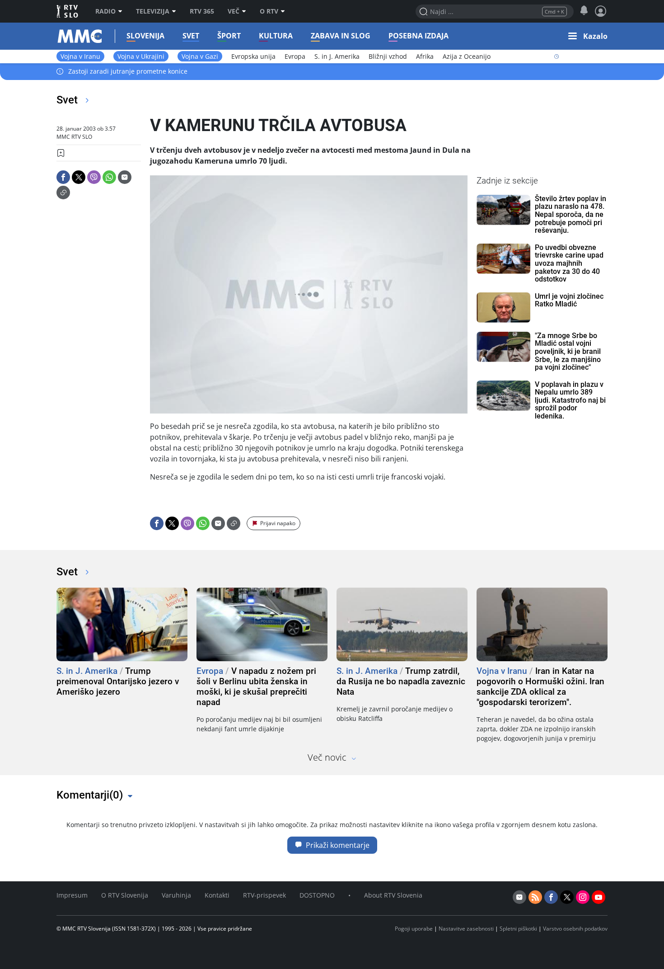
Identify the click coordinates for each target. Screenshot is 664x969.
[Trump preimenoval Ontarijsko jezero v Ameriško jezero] (121, 624)
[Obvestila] (583, 11)
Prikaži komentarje (337, 845)
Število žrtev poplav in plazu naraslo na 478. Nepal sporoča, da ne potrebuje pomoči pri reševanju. (570, 215)
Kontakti (217, 895)
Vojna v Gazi (200, 56)
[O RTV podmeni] (285, 11)
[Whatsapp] (109, 177)
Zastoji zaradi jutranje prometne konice (127, 71)
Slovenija (145, 36)
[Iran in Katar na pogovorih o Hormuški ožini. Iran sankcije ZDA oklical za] (542, 624)
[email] (519, 897)
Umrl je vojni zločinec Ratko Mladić (569, 300)
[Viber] (94, 177)
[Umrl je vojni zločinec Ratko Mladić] (503, 307)
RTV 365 (202, 11)
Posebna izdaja (418, 36)
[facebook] (551, 897)
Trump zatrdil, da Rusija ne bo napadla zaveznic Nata (401, 681)
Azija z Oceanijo (467, 56)
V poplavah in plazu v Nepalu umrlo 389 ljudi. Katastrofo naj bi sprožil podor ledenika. (570, 400)
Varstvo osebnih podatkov (575, 928)
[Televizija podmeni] (176, 11)
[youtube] (598, 897)
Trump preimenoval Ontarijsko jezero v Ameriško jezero (117, 681)
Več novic (327, 757)
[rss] (535, 897)
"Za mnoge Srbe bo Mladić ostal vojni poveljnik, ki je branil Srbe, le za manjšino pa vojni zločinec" (568, 352)
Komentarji (89, 795)
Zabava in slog (340, 36)
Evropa (295, 56)
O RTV (269, 11)
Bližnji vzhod (388, 56)
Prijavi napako (277, 523)
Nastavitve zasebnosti (466, 928)
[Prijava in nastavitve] (601, 11)
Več (233, 11)
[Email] (124, 177)
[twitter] (567, 897)
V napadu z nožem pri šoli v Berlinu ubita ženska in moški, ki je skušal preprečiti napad (256, 686)
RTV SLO (67, 11)
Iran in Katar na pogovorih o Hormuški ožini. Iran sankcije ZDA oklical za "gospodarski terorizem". (540, 686)
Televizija (152, 11)
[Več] (246, 11)
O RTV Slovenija (124, 895)
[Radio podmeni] (122, 11)
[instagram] (582, 897)
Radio (105, 11)
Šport (229, 36)
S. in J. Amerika (337, 56)
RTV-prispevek (264, 895)
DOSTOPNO (317, 895)
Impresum (72, 895)
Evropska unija (253, 56)
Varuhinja (176, 895)
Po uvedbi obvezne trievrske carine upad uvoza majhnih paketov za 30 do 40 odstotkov (569, 263)
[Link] (63, 192)
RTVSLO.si (65, 36)
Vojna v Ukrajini (140, 56)
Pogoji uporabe (414, 928)
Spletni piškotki (518, 928)
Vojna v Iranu (80, 56)
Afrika (425, 56)
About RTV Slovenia (393, 895)
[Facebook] (63, 177)
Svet (190, 36)
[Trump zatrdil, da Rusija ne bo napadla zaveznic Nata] (402, 624)
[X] (78, 177)
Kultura (276, 36)
